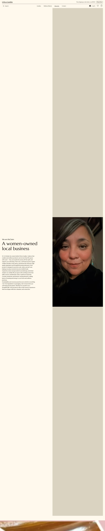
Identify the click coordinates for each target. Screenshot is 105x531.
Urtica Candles (7, 2)
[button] (101, 6)
